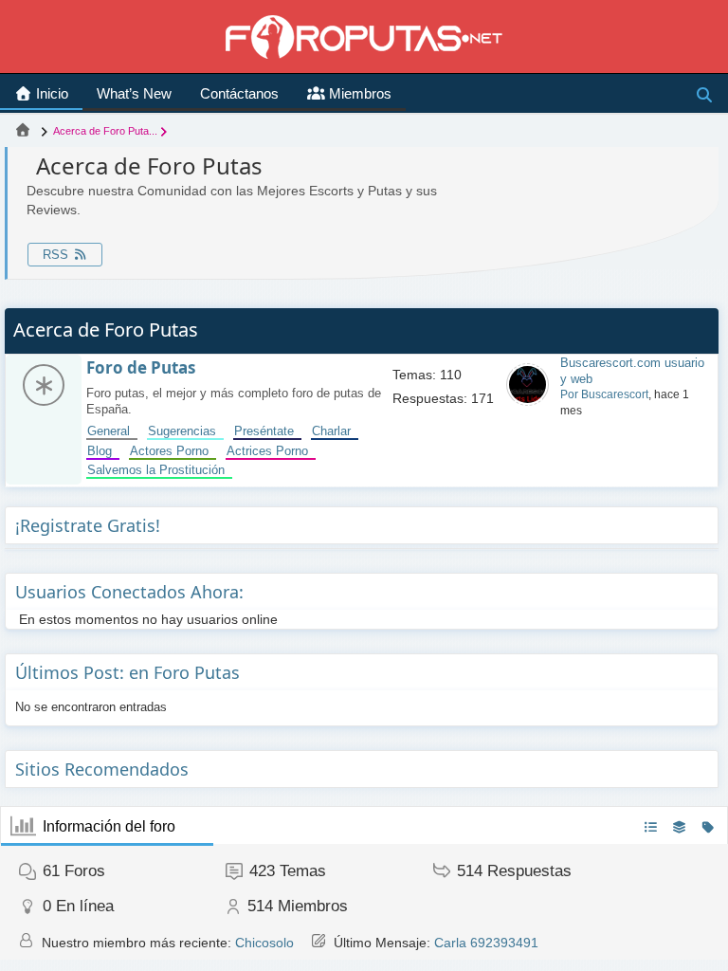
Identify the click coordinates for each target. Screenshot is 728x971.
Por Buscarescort (604, 394)
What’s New (134, 93)
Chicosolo (264, 942)
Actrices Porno (271, 451)
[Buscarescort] (527, 401)
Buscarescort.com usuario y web (632, 371)
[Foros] (22, 131)
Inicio (50, 93)
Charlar (335, 431)
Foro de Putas (140, 367)
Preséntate (267, 431)
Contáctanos (239, 93)
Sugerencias (186, 431)
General (112, 431)
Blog (103, 451)
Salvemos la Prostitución (159, 470)
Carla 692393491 (486, 942)
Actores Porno (173, 451)
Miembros (358, 93)
